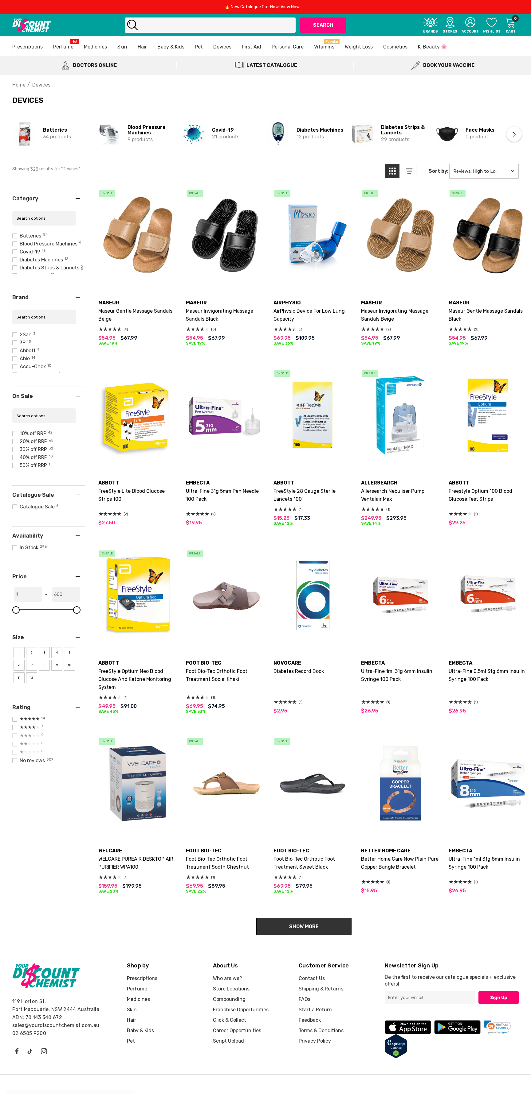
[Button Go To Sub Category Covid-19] (193, 134)
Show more (304, 926)
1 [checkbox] (19, 652)
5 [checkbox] (69, 652)
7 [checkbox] (32, 665)
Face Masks (480, 130)
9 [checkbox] (57, 665)
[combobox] (210, 25)
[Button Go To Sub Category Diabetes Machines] (278, 134)
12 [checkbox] (31, 678)
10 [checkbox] (69, 665)
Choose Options (137, 277)
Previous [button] (17, 134)
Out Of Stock (138, 638)
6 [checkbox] (19, 665)
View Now (290, 7)
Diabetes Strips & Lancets (403, 130)
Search (323, 25)
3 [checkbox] (44, 652)
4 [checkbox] (57, 652)
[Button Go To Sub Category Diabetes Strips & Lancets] (362, 134)
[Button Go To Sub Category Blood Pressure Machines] (109, 134)
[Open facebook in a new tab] (16, 1051)
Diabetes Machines (320, 130)
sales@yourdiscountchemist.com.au (55, 1025)
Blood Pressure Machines (147, 130)
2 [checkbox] (32, 652)
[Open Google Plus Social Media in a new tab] (30, 1051)
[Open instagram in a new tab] (44, 1051)
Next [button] (514, 134)
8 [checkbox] (44, 665)
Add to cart (313, 277)
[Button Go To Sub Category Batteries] (24, 134)
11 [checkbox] (19, 678)
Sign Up (498, 997)
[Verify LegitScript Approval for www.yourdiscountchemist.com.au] (396, 1046)
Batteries (55, 130)
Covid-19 (223, 130)
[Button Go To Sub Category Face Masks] (447, 134)
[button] (392, 171)
